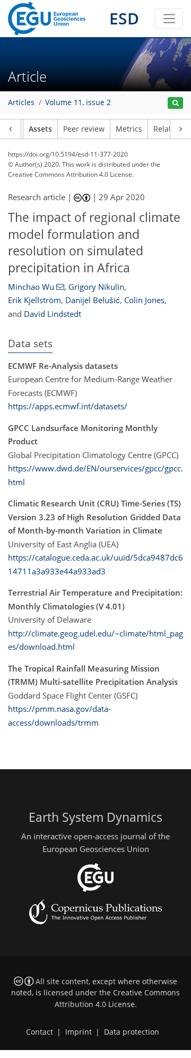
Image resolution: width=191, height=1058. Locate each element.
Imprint (78, 1032)
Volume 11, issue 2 (78, 102)
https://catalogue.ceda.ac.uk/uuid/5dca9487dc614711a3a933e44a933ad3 (95, 564)
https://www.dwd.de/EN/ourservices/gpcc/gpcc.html (95, 475)
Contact (39, 1032)
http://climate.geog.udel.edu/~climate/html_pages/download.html (95, 640)
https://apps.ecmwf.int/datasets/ (67, 406)
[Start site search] (175, 103)
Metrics (129, 129)
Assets (40, 129)
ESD (124, 18)
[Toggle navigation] (169, 18)
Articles (21, 102)
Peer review (84, 129)
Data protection (131, 1032)
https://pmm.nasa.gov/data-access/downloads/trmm (59, 715)
